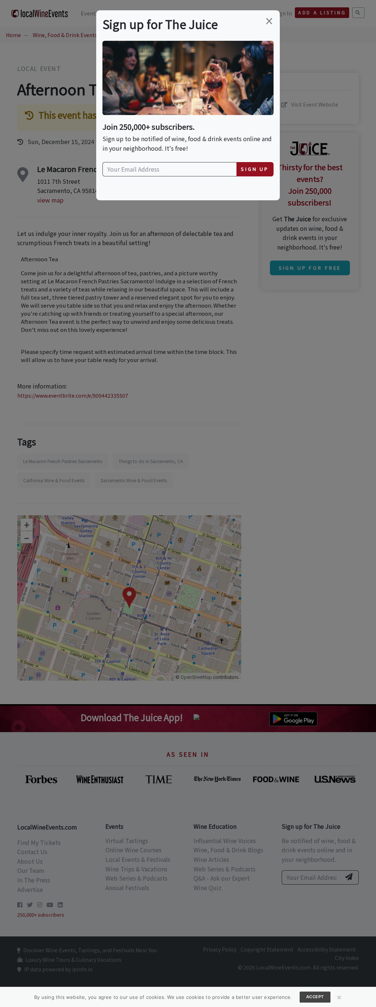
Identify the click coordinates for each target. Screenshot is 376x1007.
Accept (315, 996)
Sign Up (255, 168)
